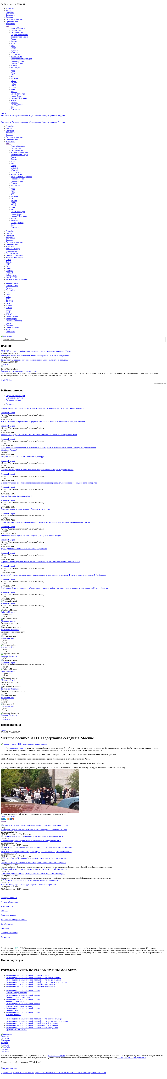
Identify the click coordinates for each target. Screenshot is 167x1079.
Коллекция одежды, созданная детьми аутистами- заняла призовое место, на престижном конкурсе (42, 408)
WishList (14, 52)
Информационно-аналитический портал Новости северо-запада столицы (36, 982)
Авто (13, 46)
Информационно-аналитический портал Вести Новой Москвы (32, 1025)
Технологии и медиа (19, 37)
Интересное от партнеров (21, 59)
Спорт (13, 48)
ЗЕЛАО (14, 92)
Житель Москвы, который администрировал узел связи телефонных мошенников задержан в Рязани (43, 421)
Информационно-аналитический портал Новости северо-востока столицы (37, 1021)
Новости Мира (17, 63)
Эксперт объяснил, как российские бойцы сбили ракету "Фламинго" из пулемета (35, 355)
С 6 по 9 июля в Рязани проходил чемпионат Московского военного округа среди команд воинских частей (45, 522)
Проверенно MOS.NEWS (16, 1030)
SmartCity (10, 8)
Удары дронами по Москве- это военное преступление (24, 549)
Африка (14, 65)
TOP (13, 107)
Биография (15, 67)
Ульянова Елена (7, 638)
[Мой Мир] (11, 819)
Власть (9, 10)
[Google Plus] (13, 819)
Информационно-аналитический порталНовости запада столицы (23, 992)
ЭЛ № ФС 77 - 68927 (56, 1056)
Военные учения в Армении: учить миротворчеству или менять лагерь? (31, 535)
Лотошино (15, 109)
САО (13, 72)
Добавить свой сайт (160, 384)
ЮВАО (14, 83)
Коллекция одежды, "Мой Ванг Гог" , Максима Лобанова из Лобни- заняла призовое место (39, 435)
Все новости (6, 115)
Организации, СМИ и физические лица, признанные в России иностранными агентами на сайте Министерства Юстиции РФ (53, 1073)
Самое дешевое (17, 105)
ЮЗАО (14, 85)
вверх (3, 821)
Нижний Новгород (19, 98)
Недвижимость (17, 30)
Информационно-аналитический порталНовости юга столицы (23, 1000)
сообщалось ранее (17, 748)
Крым (13, 100)
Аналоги (14, 103)
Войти (3, 113)
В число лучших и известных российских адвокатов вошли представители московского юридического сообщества (49, 483)
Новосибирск (16, 96)
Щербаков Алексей (9, 450)
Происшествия (12, 21)
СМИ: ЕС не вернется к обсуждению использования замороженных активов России (36, 351)
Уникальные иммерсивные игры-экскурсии (19, 371)
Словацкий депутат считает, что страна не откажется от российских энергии (33, 874)
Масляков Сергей (8, 621)
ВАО (13, 89)
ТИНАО (14, 78)
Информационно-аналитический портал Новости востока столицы (34, 1019)
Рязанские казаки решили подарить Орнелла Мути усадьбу (25, 509)
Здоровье (9, 17)
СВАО (13, 81)
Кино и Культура (18, 28)
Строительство (17, 32)
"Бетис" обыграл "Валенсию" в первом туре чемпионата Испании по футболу (33, 863)
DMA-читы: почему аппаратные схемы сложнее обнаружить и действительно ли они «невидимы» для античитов (48, 448)
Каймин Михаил (8, 612)
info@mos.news (140, 1058)
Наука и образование (19, 35)
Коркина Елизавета (9, 656)
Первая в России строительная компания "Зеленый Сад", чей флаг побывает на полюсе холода (40, 562)
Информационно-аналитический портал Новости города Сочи (32, 1028)
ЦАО (13, 70)
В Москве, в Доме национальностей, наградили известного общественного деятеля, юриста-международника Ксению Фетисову (55, 588)
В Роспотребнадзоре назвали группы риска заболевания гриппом (28, 884)
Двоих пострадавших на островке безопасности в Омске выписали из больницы (34, 360)
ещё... (8, 26)
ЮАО (13, 74)
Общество (10, 13)
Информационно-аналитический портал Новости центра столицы (33, 978)
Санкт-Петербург (18, 94)
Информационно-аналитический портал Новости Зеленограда (32, 1023)
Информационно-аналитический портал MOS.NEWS (28, 975)
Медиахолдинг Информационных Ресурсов (47, 115)
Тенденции (10, 15)
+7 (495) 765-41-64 (125, 1058)
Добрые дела (16, 54)
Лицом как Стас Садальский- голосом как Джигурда (23, 456)
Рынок (13, 39)
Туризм (14, 41)
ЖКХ (13, 43)
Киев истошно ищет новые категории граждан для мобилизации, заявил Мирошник (36, 852)
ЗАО (13, 76)
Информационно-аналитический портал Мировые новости (30, 984)
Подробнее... (6, 380)
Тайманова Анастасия (10, 630)
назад (3, 730)
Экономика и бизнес (14, 19)
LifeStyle (14, 50)
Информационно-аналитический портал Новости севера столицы (33, 980)
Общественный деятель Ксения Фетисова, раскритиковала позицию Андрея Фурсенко (37, 470)
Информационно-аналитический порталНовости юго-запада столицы (23, 996)
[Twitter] (5, 819)
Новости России (17, 61)
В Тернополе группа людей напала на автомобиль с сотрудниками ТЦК (31, 841)
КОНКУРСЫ (16, 57)
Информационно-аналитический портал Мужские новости (30, 986)
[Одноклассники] (8, 819)
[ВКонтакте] (2, 819)
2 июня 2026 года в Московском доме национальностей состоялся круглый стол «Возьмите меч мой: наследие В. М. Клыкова (53, 575)
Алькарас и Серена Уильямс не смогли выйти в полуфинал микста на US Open (34, 830)
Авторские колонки (20, 115)
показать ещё (6, 364)
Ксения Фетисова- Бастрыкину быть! (16, 496)
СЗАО (13, 87)
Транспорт (10, 24)
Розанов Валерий (8, 413)
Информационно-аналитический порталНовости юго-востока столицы (23, 1005)
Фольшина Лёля (7, 647)
